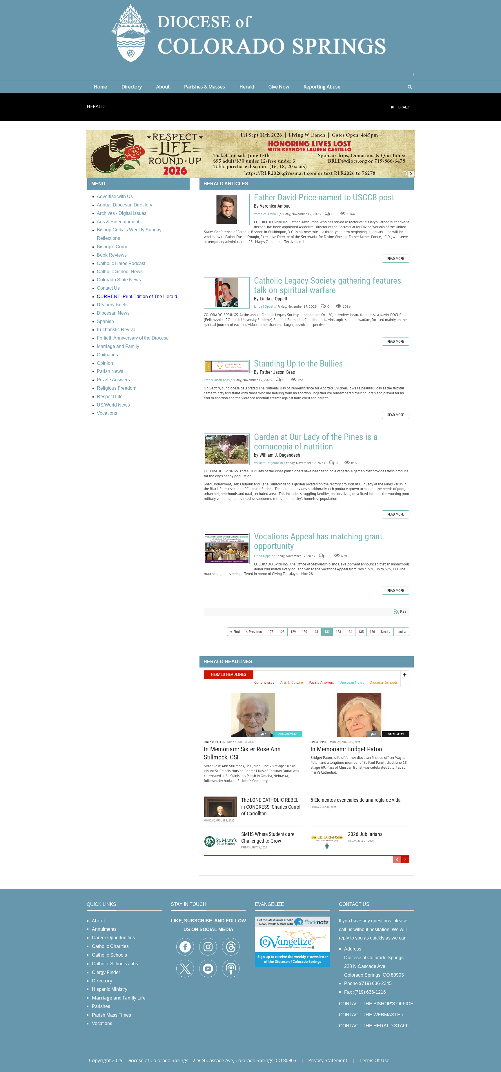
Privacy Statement (327, 1060)
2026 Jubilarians (365, 834)
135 (361, 632)
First (236, 632)
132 (327, 632)
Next (384, 632)
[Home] (392, 107)
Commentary (287, 734)
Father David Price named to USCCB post (226, 209)
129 (293, 632)
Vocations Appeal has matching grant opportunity (226, 548)
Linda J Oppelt (264, 306)
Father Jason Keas (217, 380)
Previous (255, 632)
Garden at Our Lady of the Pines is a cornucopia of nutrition (226, 449)
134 (349, 632)
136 (372, 632)
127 (270, 632)
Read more (395, 259)
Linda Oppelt (263, 556)
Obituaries (396, 734)
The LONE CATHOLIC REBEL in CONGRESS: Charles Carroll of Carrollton (271, 807)
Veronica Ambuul (266, 214)
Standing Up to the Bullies (226, 366)
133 (338, 632)
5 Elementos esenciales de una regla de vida (356, 800)
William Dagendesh (268, 462)
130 (304, 632)
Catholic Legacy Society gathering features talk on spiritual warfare (226, 292)
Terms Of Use (374, 1060)
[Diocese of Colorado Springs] (250, 32)
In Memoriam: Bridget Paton (346, 749)
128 (281, 632)
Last (400, 632)
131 (315, 632)
